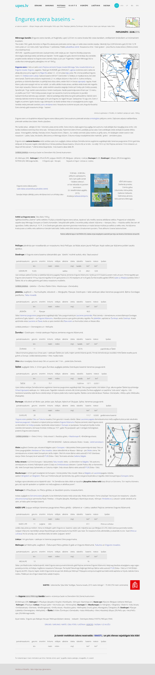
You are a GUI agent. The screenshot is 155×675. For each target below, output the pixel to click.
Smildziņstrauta (63, 464)
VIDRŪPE (89, 624)
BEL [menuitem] (132, 5)
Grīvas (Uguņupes (21, 390)
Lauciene (31, 321)
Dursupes (60, 447)
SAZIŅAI (97, 624)
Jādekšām (97, 318)
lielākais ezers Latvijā (30, 76)
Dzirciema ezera (36, 496)
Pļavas (40, 321)
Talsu (34, 419)
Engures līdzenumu (45, 318)
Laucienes (97, 473)
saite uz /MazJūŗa (121, 278)
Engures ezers (21, 67)
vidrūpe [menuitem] (84, 5)
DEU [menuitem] (137, 5)
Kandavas (35, 450)
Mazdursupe (74, 436)
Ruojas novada (61, 67)
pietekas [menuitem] (61, 5)
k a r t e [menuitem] (73, 5)
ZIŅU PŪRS (72, 624)
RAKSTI (98, 635)
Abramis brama (21, 499)
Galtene (77, 456)
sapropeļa (81, 81)
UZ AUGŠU (106, 624)
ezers (40, 67)
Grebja (31, 425)
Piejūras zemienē (49, 67)
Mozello (26, 669)
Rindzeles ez (107, 499)
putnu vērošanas (46, 104)
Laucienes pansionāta (84, 315)
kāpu (67, 73)
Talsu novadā (58, 462)
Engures (31, 70)
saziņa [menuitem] (106, 5)
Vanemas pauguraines (28, 315)
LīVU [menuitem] (121, 5)
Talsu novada (80, 67)
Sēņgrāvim (36, 476)
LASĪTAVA (81, 624)
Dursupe (65, 425)
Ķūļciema (88, 67)
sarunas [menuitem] (49, 5)
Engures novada (21, 70)
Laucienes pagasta (87, 419)
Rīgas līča (43, 73)
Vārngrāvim (25, 476)
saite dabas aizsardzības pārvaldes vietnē (32, 189)
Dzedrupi (126, 318)
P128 (46, 456)
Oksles (89, 450)
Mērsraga (71, 67)
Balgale (83, 456)
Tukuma (42, 419)
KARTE (64, 624)
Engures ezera (21, 419)
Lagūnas (72, 70)
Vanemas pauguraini (22, 422)
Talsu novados (46, 450)
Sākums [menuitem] (38, 5)
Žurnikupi (114, 318)
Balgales (86, 462)
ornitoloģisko (95, 118)
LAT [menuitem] (117, 5)
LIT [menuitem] (127, 5)
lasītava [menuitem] (95, 5)
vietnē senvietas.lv (96, 442)
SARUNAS (56, 624)
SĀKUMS (48, 624)
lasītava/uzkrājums (81, 196)
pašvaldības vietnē (72, 47)
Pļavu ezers (68, 321)
